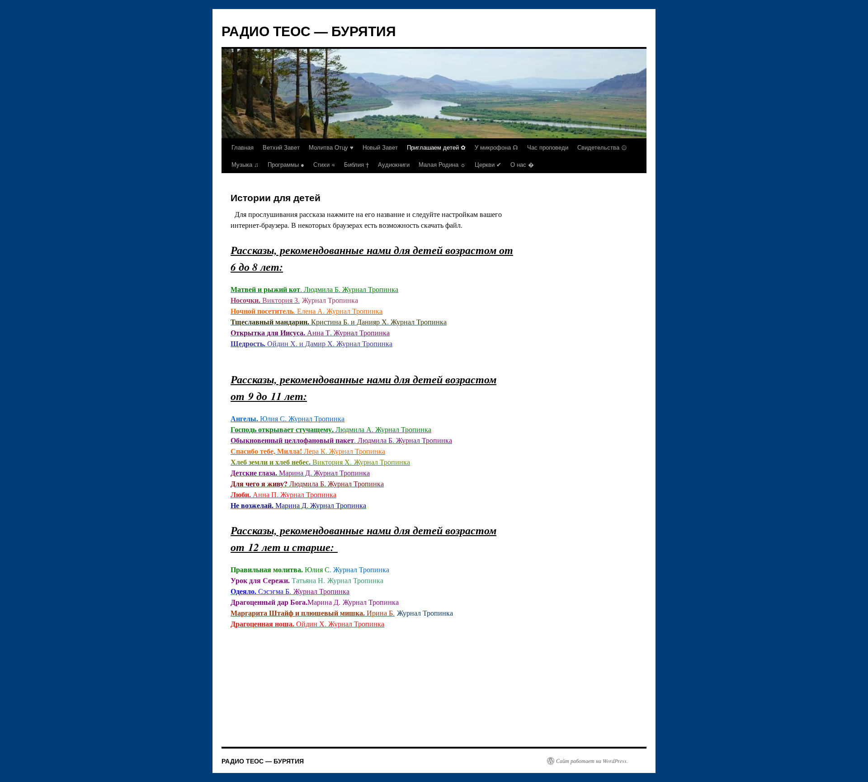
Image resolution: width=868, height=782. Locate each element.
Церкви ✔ (488, 164)
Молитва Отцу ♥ (331, 147)
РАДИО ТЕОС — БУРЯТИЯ (309, 30)
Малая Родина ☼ (442, 164)
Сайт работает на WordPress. (592, 760)
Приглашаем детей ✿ (436, 147)
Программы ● (286, 164)
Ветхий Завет (281, 147)
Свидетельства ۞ (602, 147)
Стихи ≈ (324, 164)
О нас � (522, 164)
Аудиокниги (394, 164)
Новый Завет (380, 147)
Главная (242, 147)
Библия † (356, 164)
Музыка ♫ (245, 164)
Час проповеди (547, 147)
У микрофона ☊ (496, 147)
